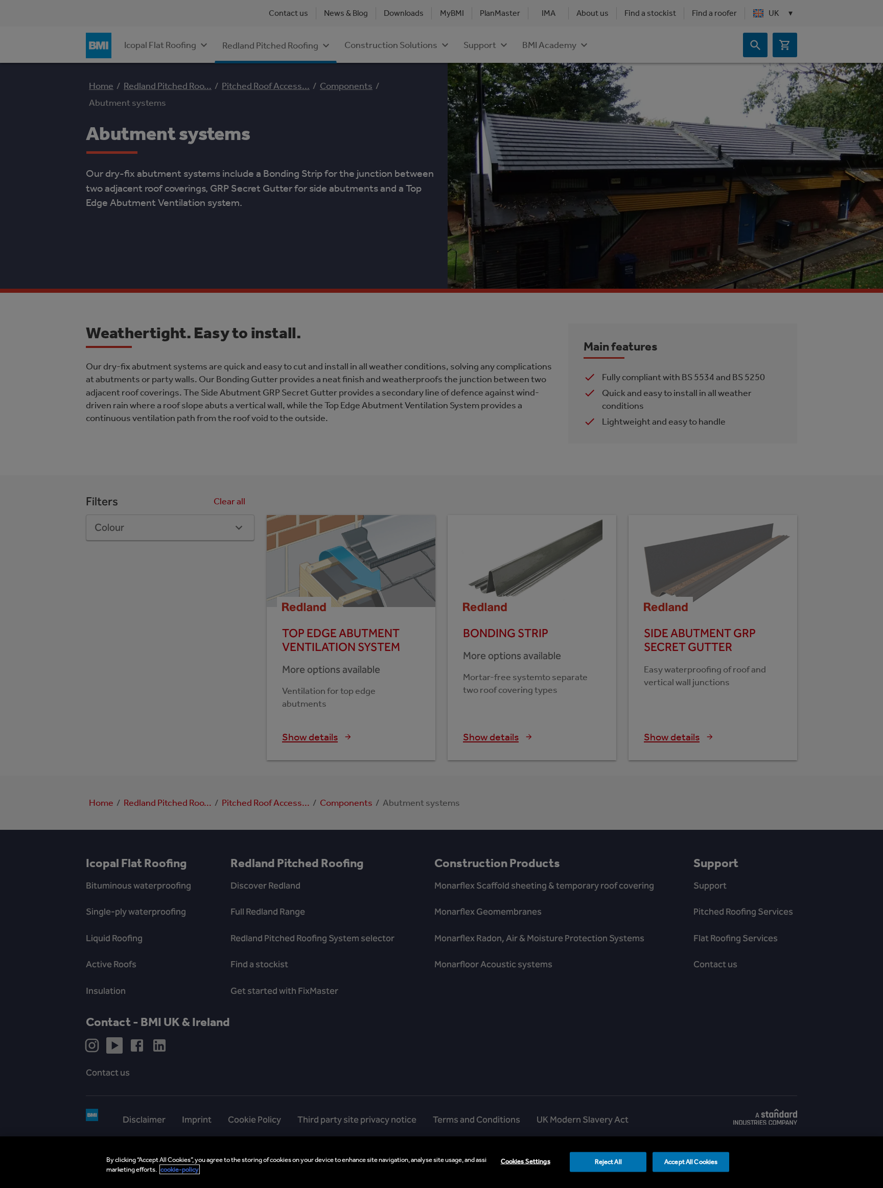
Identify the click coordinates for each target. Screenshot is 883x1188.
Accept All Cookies (690, 1162)
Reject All (608, 1162)
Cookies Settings (525, 1161)
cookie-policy (179, 1169)
